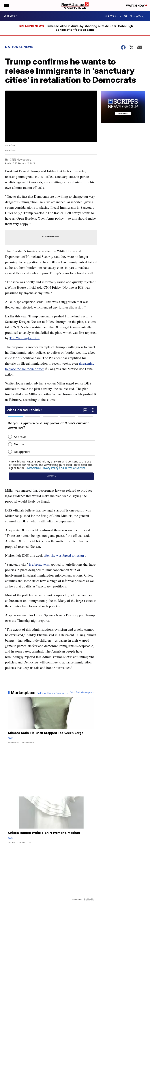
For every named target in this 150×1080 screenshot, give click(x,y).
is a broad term (39, 564)
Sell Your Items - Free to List (52, 693)
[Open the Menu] (6, 5)
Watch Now (135, 5)
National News (19, 47)
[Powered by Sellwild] (89, 899)
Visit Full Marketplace (82, 692)
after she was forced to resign (64, 555)
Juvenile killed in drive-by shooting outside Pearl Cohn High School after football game (89, 28)
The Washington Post (25, 338)
